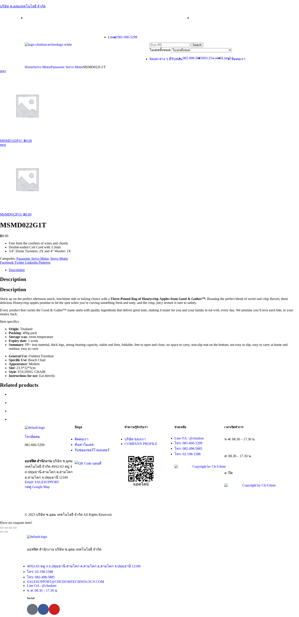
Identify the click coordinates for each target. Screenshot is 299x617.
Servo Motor (42, 67)
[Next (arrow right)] (6, 531)
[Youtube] (54, 609)
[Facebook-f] (43, 609)
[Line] (32, 609)
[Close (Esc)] (2, 527)
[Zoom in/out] (15, 527)
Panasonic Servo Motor (67, 67)
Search (197, 45)
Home (29, 67)
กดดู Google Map (37, 487)
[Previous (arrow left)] (2, 531)
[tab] (154, 270)
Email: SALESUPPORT (42, 482)
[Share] (6, 527)
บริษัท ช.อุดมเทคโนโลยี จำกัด (23, 6)
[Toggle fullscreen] (10, 527)
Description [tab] (13, 279)
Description (17, 270)
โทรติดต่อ (32, 437)
